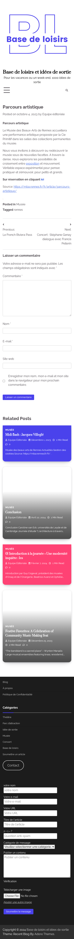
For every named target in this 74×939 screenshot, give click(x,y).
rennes (18, 209)
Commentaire (12, 276)
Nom (7, 324)
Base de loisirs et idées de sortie (37, 72)
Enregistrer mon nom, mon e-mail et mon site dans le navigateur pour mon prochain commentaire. (38, 380)
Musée (20, 204)
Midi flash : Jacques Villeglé (24, 435)
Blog (5, 682)
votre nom (9, 785)
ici (42, 179)
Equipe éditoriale (53, 114)
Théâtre (7, 717)
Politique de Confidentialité (17, 694)
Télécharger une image (17, 889)
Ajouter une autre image (18, 902)
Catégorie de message (17, 842)
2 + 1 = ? (8, 831)
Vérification (10, 881)
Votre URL (10, 808)
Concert (7, 742)
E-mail (8, 341)
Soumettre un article (14, 754)
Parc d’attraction (11, 723)
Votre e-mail (11, 796)
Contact (13, 765)
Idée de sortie (10, 729)
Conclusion (13, 512)
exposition (32, 163)
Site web (8, 359)
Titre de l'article (13, 819)
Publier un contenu (15, 852)
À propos (8, 688)
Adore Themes (44, 934)
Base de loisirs (10, 748)
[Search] (67, 90)
